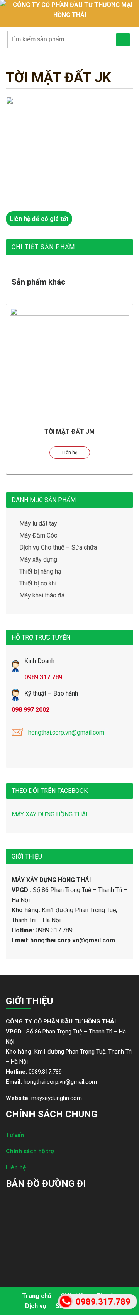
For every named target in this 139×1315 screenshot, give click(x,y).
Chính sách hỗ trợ (30, 1151)
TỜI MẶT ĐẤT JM (69, 431)
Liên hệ (69, 452)
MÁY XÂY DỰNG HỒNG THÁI (50, 814)
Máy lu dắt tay (38, 523)
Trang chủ (36, 1296)
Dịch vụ (35, 1306)
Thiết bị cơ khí (37, 583)
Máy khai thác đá (41, 595)
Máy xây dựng (38, 559)
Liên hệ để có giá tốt (39, 218)
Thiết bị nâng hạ (40, 571)
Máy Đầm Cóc (38, 535)
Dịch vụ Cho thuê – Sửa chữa (58, 547)
